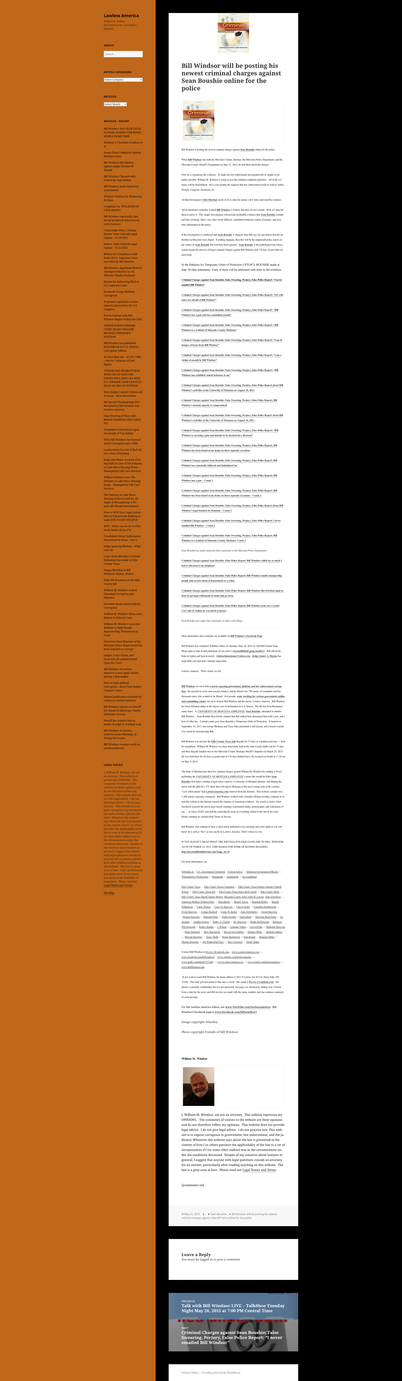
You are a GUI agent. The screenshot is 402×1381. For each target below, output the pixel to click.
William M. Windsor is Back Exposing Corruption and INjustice (120, 593)
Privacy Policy (190, 1372)
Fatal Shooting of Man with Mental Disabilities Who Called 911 (122, 419)
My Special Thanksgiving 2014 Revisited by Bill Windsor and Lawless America (122, 405)
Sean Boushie (218, 1214)
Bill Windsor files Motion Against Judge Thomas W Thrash (119, 166)
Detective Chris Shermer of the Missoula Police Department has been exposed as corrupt (123, 645)
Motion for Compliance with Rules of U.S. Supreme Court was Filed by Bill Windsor (120, 257)
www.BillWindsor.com (193, 966)
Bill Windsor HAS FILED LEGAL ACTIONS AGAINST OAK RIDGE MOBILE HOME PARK (122, 132)
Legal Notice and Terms (118, 885)
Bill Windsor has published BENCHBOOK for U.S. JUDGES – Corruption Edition (122, 346)
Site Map (109, 892)
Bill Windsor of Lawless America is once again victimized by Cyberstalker (121, 672)
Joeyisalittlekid (249, 876)
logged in (206, 1259)
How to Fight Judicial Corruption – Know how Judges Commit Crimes (122, 686)
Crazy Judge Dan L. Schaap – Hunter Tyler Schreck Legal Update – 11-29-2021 (121, 234)
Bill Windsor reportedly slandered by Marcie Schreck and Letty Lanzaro (121, 220)
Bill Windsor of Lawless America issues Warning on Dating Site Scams (120, 734)
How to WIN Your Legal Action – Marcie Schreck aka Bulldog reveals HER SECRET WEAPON (123, 516)
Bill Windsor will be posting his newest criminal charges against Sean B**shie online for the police (229, 1216)
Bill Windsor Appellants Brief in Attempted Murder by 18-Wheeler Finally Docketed (123, 271)
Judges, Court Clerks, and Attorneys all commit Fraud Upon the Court (120, 659)
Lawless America (121, 15)
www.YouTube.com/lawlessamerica (248, 1007)
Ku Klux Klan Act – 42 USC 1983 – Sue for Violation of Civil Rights (122, 360)
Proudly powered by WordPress (221, 1372)
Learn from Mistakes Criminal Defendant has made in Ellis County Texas (122, 560)
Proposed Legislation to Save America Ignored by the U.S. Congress (121, 305)
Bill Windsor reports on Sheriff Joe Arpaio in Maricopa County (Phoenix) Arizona (122, 710)
